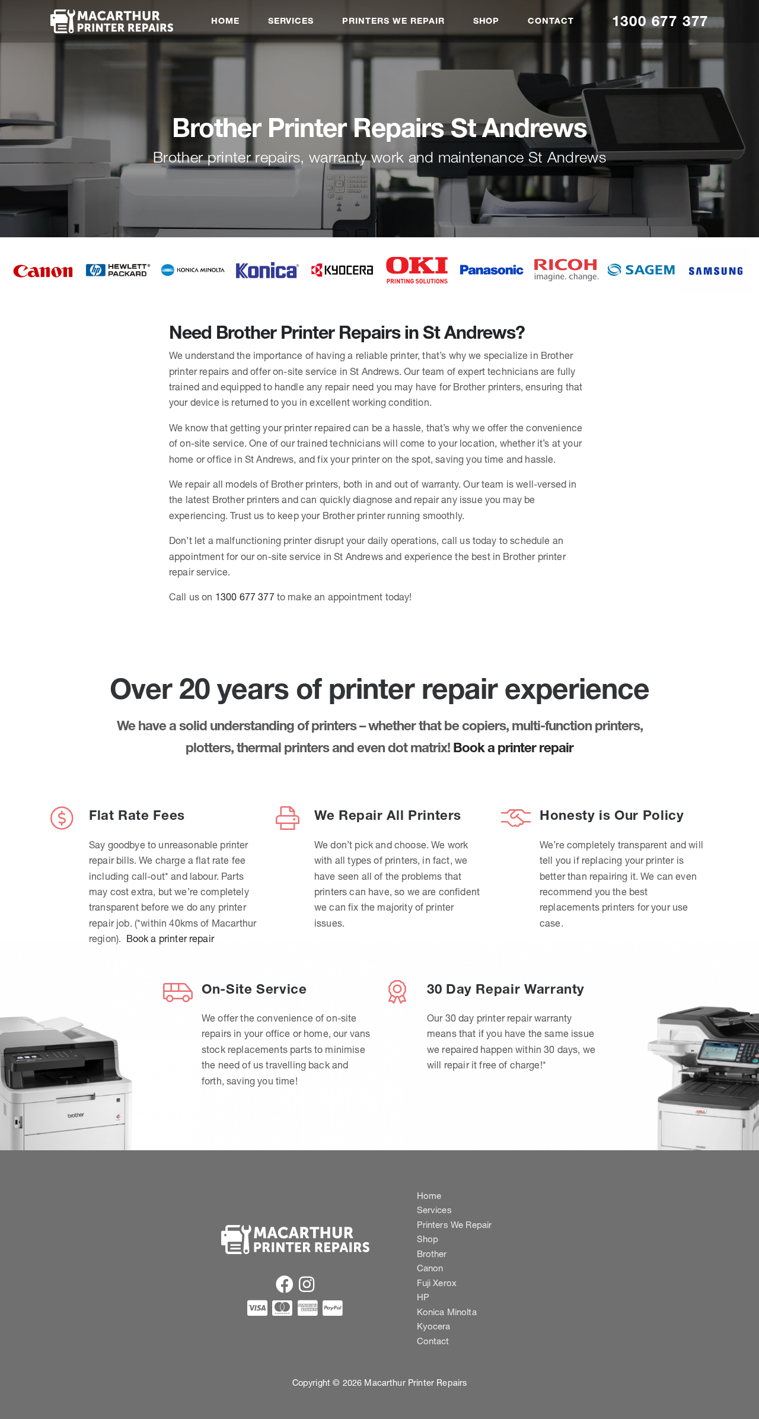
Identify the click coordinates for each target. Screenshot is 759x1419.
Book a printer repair (513, 747)
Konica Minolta (447, 1312)
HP (423, 1297)
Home (225, 20)
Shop (486, 20)
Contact (551, 20)
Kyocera (434, 1326)
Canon (430, 1268)
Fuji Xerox (437, 1282)
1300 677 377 (660, 21)
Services (291, 20)
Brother (432, 1253)
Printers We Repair (393, 20)
